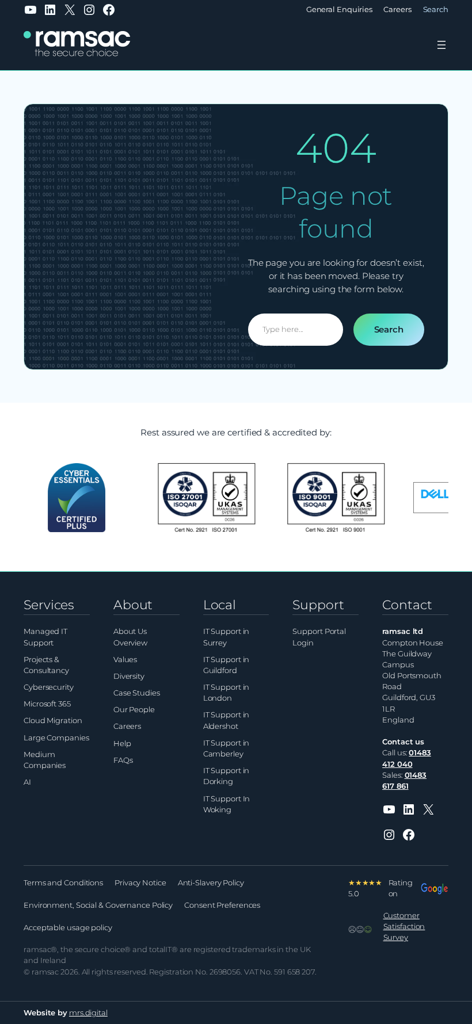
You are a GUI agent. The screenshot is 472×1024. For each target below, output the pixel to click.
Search (389, 329)
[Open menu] (441, 45)
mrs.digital (88, 1012)
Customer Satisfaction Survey (404, 926)
